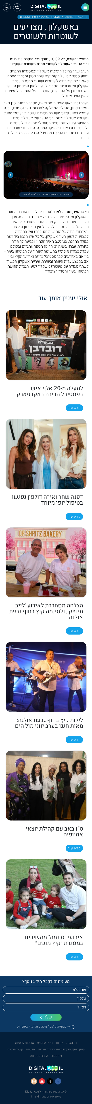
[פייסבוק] (58, 1081)
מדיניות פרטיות (24, 1043)
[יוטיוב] (42, 1081)
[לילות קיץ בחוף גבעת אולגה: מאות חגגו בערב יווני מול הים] (46, 677)
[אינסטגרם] (34, 1081)
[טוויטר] (50, 1081)
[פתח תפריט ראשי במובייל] (85, 7)
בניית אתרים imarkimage (46, 1096)
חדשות (69, 17)
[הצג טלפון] (17, 7)
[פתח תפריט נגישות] (7, 7)
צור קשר (56, 1056)
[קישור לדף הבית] (46, 9)
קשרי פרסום (15, 1049)
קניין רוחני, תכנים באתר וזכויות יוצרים (61, 1049)
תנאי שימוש (45, 1043)
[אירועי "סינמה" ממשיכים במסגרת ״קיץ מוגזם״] (46, 894)
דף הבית (82, 17)
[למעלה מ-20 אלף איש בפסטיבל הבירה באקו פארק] (46, 345)
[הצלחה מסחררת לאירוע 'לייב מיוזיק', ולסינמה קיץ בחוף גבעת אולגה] (46, 562)
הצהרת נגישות (39, 1056)
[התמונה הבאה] (10, 175)
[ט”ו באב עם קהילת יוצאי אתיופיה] (46, 786)
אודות (59, 1043)
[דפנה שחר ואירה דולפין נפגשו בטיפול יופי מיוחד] (46, 454)
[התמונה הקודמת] (81, 175)
